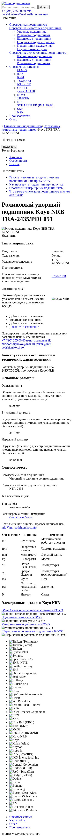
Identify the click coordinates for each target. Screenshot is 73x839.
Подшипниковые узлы (32, 49)
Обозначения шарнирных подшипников (36, 188)
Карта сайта (17, 820)
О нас (13, 824)
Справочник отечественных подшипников (37, 52)
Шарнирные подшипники (34, 56)
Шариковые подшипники (34, 38)
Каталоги (15, 157)
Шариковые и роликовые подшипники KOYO (32, 631)
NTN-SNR (24, 84)
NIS (19, 101)
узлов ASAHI (26, 91)
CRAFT (22, 87)
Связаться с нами (20, 816)
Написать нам (39, 14)
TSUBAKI (24, 80)
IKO (20, 73)
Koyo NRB (59, 276)
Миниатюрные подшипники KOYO (26, 624)
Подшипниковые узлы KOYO (22, 617)
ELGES (22, 70)
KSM (20, 77)
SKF (20, 109)
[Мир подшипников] (16, 3)
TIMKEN (23, 98)
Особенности (18, 160)
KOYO (21, 94)
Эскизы (14, 164)
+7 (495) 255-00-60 (14, 10)
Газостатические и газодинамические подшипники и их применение (34, 179)
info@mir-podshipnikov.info (19, 527)
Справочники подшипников (23, 126)
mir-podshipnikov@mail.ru (17, 12)
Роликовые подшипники (33, 35)
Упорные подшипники (32, 31)
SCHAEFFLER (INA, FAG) (35, 105)
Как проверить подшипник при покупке (36, 184)
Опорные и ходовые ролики (36, 42)
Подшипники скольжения (34, 45)
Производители (19, 827)
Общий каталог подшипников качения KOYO (32, 610)
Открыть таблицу (21, 517)
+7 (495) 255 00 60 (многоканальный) (26, 340)
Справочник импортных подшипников (35, 28)
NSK (20, 112)
